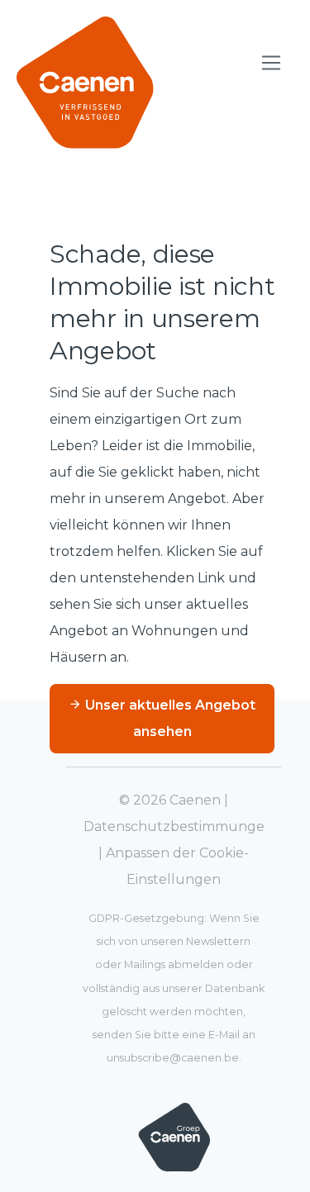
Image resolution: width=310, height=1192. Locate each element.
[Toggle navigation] (271, 63)
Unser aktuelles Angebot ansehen (168, 718)
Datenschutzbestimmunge (174, 826)
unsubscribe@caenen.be (173, 1058)
